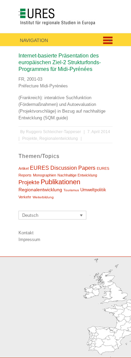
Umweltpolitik (93, 189)
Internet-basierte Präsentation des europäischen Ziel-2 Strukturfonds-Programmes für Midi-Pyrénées (59, 62)
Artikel (23, 168)
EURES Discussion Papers (62, 168)
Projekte (29, 138)
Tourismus (71, 190)
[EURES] (64, 18)
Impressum (29, 239)
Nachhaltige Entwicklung (77, 175)
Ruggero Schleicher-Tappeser (53, 131)
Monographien (44, 175)
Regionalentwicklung (58, 138)
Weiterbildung (43, 197)
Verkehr (24, 197)
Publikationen (60, 182)
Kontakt (26, 232)
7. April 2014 (98, 131)
